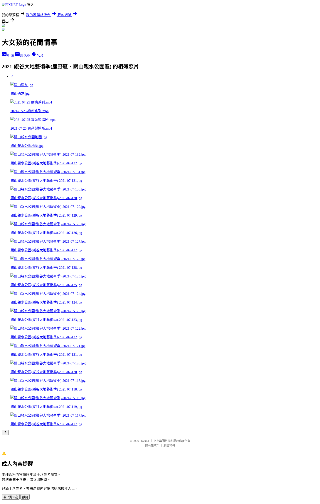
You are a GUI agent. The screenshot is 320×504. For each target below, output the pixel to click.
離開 (25, 497)
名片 (40, 55)
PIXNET (144, 440)
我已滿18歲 (10, 497)
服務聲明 (169, 445)
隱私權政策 (152, 445)
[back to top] (5, 432)
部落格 (25, 55)
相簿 (11, 55)
